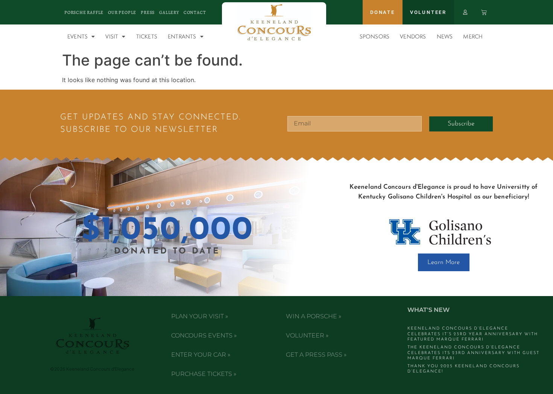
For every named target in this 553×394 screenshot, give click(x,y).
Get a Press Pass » (316, 354)
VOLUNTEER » (307, 335)
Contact (195, 12)
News (445, 36)
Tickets (146, 36)
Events (77, 36)
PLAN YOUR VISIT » (199, 316)
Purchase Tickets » (203, 373)
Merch (473, 36)
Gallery (169, 12)
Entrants (182, 36)
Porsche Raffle (83, 12)
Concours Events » (204, 335)
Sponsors (375, 36)
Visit (111, 36)
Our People (122, 12)
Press (148, 12)
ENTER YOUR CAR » (200, 354)
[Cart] (484, 12)
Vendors (413, 36)
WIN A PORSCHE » (313, 316)
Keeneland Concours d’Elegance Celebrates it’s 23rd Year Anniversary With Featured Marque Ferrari (472, 334)
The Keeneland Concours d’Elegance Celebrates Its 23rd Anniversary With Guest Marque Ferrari (473, 352)
